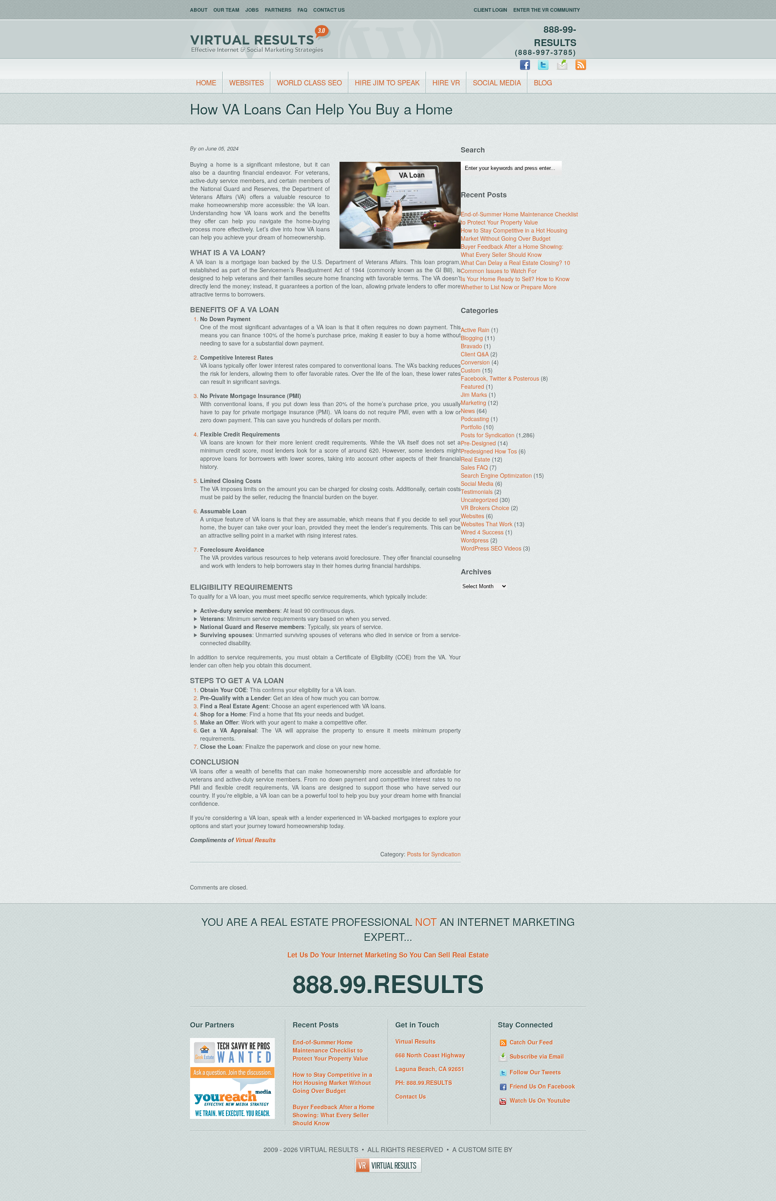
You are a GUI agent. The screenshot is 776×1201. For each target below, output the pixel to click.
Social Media (497, 82)
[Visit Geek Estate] (232, 1076)
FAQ (302, 9)
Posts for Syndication (434, 854)
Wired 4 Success (482, 532)
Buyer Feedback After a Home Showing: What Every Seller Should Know (512, 250)
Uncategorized (479, 500)
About (198, 9)
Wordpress (475, 540)
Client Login (490, 9)
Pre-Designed (478, 443)
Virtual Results (255, 840)
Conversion (475, 362)
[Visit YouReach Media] (232, 1116)
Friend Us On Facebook (541, 1086)
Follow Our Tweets (534, 1072)
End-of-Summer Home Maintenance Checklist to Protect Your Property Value (519, 218)
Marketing (473, 402)
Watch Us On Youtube (539, 1100)
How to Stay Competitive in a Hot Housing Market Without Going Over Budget (514, 234)
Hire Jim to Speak (387, 82)
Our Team (226, 9)
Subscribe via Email (536, 1056)
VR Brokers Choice (485, 508)
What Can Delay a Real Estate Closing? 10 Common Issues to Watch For (515, 266)
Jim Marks (474, 394)
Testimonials (477, 491)
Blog (543, 82)
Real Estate (475, 459)
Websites (246, 82)
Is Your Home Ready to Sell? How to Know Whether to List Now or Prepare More (515, 283)
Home (206, 82)
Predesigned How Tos (489, 451)
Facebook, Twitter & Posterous (500, 378)
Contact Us (329, 9)
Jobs (252, 9)
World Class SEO (309, 82)
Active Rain (475, 330)
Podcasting (475, 419)
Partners (278, 9)
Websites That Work (486, 524)
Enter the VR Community (546, 9)
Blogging (472, 338)
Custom (471, 370)
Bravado (471, 346)
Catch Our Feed (530, 1042)
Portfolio (471, 427)
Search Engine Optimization (496, 475)
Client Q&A (475, 354)
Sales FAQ (474, 467)
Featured (472, 386)
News (468, 411)
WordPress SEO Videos (491, 548)
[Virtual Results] (388, 1170)
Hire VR (446, 82)
